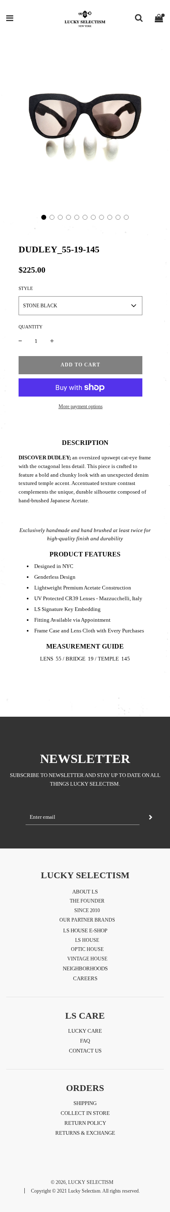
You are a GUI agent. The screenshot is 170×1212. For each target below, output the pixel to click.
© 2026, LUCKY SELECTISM (82, 1182)
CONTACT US (85, 1051)
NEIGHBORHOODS (85, 968)
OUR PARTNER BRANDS (87, 920)
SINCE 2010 (87, 910)
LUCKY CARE (85, 1031)
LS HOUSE (87, 940)
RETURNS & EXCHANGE (85, 1133)
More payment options (81, 406)
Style (26, 288)
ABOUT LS (85, 892)
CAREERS (85, 978)
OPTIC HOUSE (87, 949)
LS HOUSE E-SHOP (85, 930)
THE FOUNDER (87, 901)
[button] (43, 217)
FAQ (85, 1041)
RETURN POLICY (85, 1123)
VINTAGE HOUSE (87, 959)
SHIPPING (85, 1103)
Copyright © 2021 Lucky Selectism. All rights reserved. (85, 1191)
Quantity (30, 326)
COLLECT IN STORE (85, 1113)
